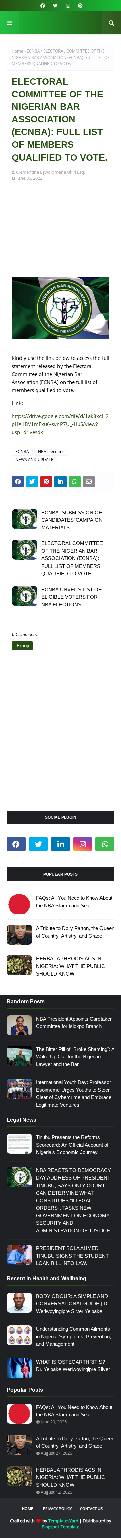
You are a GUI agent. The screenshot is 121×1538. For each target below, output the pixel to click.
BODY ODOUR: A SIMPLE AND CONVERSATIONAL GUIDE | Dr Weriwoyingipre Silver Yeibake (72, 1303)
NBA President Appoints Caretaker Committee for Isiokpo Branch (74, 1022)
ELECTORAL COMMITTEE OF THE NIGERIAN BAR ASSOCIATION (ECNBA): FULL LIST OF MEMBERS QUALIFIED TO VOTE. (72, 558)
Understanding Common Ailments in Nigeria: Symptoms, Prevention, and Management (73, 1336)
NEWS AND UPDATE (34, 460)
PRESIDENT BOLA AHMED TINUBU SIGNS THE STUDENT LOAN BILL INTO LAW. (72, 1255)
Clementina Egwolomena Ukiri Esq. (50, 172)
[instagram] (68, 5)
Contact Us (91, 1508)
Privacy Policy (57, 1508)
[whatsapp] (104, 844)
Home (17, 51)
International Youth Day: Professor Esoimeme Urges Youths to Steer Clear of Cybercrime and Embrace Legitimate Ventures (73, 1093)
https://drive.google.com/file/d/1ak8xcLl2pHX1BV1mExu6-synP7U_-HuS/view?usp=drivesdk (60, 424)
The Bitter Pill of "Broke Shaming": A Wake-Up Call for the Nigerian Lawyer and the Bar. (75, 1056)
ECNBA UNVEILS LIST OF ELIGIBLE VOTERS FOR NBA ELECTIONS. (71, 597)
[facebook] (43, 5)
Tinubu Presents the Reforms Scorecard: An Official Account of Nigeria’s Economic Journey (72, 1144)
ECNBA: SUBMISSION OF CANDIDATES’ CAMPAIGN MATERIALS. (72, 520)
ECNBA (33, 51)
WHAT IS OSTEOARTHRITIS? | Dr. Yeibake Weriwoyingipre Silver (73, 1365)
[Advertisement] (60, 235)
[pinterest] (79, 5)
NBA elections (51, 451)
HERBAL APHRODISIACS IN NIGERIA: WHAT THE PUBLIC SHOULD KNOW (70, 966)
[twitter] (55, 5)
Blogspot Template (60, 1527)
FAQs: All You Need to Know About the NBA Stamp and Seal (74, 901)
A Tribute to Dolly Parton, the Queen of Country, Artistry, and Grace (75, 932)
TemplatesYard (63, 1521)
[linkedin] (60, 844)
